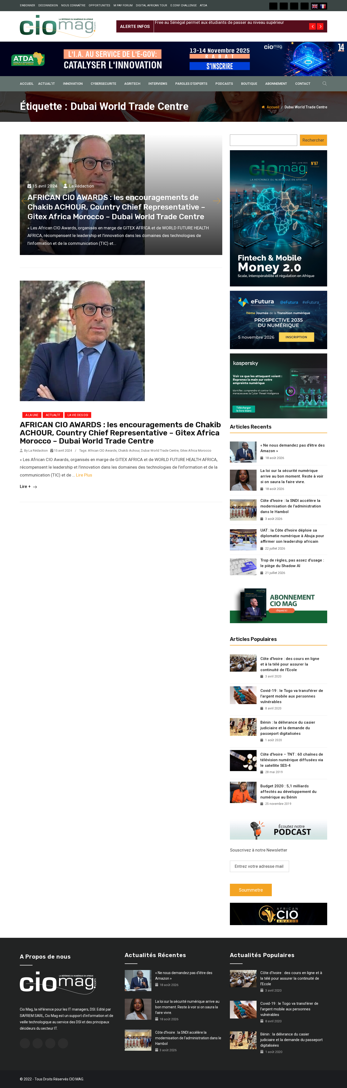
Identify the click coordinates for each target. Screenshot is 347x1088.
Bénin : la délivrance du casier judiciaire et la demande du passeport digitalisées (287, 728)
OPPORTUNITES (99, 5)
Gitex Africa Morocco (195, 450)
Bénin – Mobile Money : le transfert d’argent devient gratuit (210, 31)
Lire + (26, 486)
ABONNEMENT (276, 84)
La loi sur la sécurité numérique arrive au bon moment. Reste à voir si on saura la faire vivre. (291, 476)
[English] (315, 6)
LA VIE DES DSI (78, 415)
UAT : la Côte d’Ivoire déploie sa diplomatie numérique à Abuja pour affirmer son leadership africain (292, 536)
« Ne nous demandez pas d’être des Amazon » (292, 448)
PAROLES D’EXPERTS (191, 84)
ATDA (203, 5)
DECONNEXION (48, 5)
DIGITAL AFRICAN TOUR (151, 5)
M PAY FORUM (123, 5)
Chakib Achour (128, 450)
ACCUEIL (27, 84)
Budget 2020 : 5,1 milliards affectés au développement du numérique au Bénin (288, 792)
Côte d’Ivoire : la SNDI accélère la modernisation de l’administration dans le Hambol (290, 506)
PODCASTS (224, 84)
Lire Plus (84, 475)
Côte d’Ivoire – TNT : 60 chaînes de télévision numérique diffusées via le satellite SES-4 (291, 760)
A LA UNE (31, 415)
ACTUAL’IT (46, 84)
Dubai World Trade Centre (160, 450)
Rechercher (313, 140)
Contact (302, 84)
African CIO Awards (102, 450)
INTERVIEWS (157, 84)
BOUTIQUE (249, 84)
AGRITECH (132, 84)
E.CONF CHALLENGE (183, 5)
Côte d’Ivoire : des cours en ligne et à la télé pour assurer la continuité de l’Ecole (289, 664)
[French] (323, 6)
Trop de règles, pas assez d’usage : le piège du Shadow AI (292, 563)
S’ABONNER (27, 5)
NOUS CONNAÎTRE (73, 5)
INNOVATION (73, 84)
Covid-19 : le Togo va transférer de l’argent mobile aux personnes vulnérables (291, 696)
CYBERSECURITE (103, 84)
